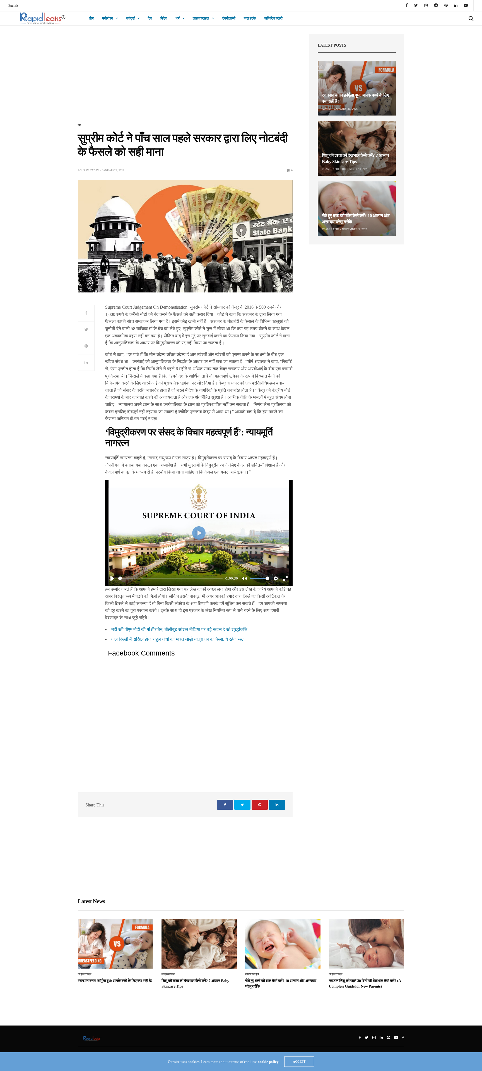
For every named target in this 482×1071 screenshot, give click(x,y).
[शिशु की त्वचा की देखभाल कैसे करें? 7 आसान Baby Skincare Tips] (357, 148)
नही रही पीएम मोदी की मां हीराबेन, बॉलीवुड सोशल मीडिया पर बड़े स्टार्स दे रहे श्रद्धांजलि (179, 629)
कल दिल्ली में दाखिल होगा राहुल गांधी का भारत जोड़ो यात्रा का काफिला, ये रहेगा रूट (177, 639)
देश (150, 18)
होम (91, 18)
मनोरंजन (107, 18)
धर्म (177, 18)
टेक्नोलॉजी (228, 18)
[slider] (170, 578)
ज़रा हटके (250, 18)
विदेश (163, 18)
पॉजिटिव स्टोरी (273, 18)
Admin (326, 108)
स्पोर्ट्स (130, 18)
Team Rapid (330, 169)
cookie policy (268, 1062)
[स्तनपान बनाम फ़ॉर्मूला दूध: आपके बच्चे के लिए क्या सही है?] (357, 88)
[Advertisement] (185, 78)
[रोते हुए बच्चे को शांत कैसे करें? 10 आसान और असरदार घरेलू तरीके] (357, 208)
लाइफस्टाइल (201, 18)
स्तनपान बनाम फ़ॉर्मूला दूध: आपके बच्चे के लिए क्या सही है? (115, 981)
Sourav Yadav (88, 170)
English (13, 5)
